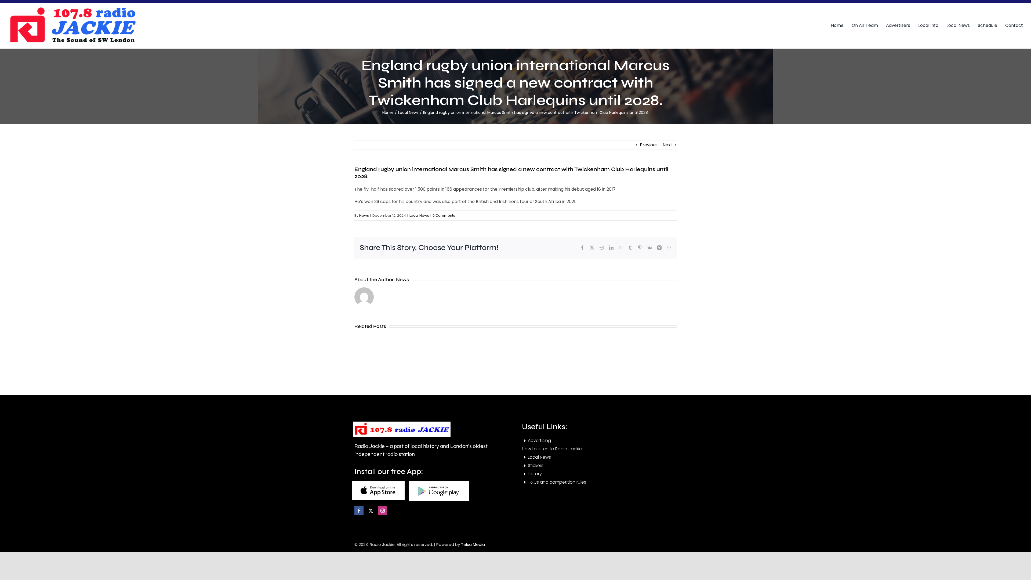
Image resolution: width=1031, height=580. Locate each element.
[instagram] (382, 510)
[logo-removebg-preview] (402, 424)
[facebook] (359, 510)
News (364, 215)
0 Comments (444, 215)
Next (667, 145)
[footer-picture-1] (378, 483)
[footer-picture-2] (439, 483)
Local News (419, 215)
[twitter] (370, 510)
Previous (649, 145)
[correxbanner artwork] (72, 9)
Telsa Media (473, 544)
